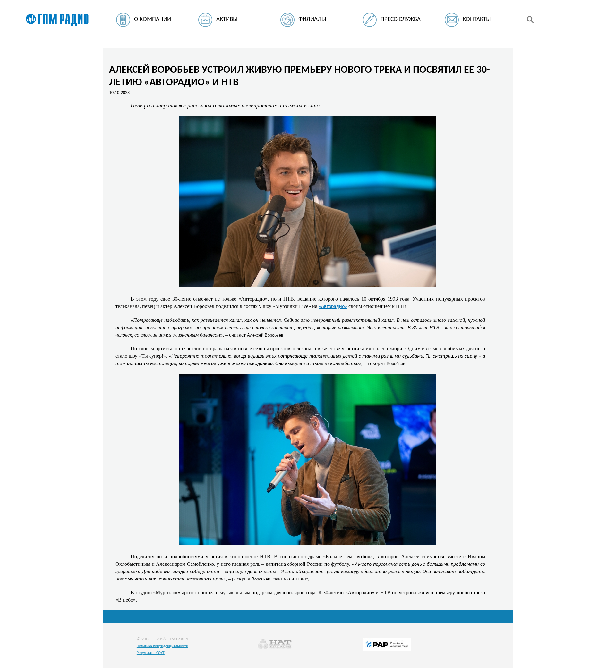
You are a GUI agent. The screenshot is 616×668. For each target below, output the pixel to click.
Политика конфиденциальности (162, 646)
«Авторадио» (333, 306)
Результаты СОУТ (151, 653)
